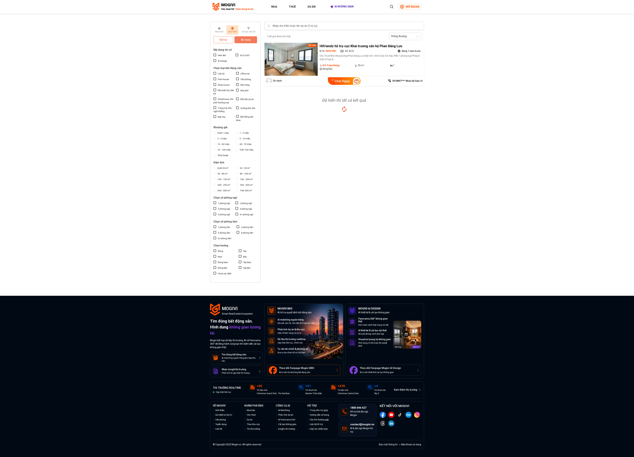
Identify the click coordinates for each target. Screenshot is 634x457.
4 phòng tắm (247, 232)
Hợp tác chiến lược (319, 428)
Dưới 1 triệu (223, 133)
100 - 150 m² (223, 179)
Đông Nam (223, 262)
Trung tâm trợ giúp (319, 410)
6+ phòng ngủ (246, 214)
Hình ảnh (222, 55)
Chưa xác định (224, 273)
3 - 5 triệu (222, 138)
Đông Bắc (222, 268)
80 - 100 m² (245, 173)
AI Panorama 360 (286, 419)
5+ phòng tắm (224, 238)
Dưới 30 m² (223, 168)
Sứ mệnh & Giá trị (223, 414)
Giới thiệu (219, 410)
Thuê (292, 6)
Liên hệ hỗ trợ (316, 424)
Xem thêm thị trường (405, 389)
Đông (220, 251)
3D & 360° (245, 55)
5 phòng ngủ (224, 214)
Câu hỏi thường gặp (319, 419)
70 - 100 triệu (224, 149)
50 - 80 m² (222, 173)
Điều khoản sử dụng (411, 444)
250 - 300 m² (246, 185)
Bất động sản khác (244, 118)
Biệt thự (221, 117)
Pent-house (223, 79)
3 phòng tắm (224, 232)
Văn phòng (245, 79)
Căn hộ (221, 73)
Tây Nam (247, 262)
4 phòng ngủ (246, 208)
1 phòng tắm (224, 227)
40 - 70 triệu (245, 144)
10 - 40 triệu (223, 144)
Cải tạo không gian (287, 424)
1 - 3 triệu (244, 133)
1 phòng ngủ (224, 203)
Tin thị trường (253, 428)
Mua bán (251, 410)
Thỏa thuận (222, 155)
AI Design (222, 61)
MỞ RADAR (412, 6)
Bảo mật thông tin (388, 444)
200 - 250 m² (223, 185)
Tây (244, 251)
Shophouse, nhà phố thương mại (223, 101)
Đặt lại (223, 39)
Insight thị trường (286, 428)
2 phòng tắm (247, 227)
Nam (220, 256)
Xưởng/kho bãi (247, 108)
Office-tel (244, 73)
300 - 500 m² (223, 190)
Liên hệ (218, 428)
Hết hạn (312, 45)
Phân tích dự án (285, 414)
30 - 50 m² (245, 168)
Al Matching (284, 410)
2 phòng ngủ (246, 203)
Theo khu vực (253, 424)
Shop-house (223, 85)
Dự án (312, 6)
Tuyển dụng (221, 424)
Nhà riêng (245, 85)
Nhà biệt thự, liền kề (223, 92)
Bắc (245, 256)
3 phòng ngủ (224, 208)
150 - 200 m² (246, 179)
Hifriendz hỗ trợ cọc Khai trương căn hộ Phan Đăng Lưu (361, 46)
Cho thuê (251, 414)
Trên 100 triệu (246, 149)
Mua (274, 6)
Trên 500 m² (246, 190)
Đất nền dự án (247, 99)
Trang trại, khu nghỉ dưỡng (222, 110)
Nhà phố (244, 90)
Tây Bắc (246, 268)
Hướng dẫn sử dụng (319, 414)
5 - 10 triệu (245, 138)
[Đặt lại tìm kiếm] (344, 109)
